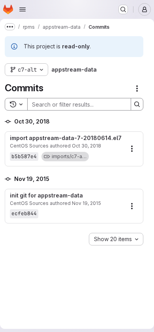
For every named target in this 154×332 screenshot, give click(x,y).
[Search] (137, 104)
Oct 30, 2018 (86, 146)
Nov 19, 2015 (86, 203)
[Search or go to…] (123, 9)
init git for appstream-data (46, 195)
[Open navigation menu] (22, 9)
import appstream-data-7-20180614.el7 (66, 138)
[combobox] (116, 239)
